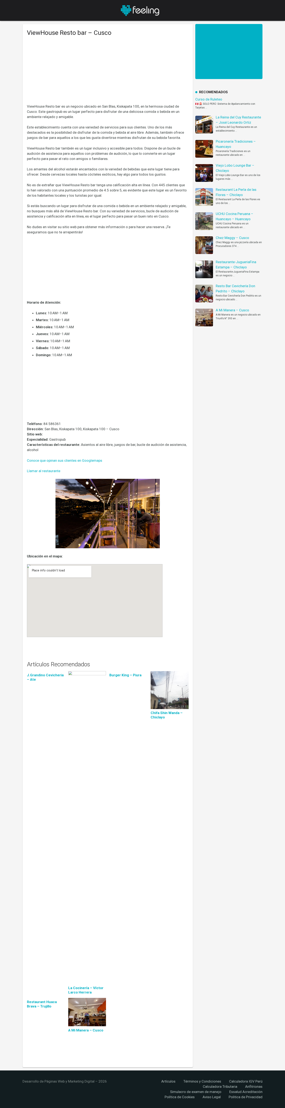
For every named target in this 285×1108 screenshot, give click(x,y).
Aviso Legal (212, 1097)
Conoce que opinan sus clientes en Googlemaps (64, 460)
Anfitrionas (253, 1086)
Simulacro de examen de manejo (195, 1092)
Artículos (168, 1081)
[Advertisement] (108, 73)
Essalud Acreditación (245, 1092)
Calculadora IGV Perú (245, 1081)
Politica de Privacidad (245, 1097)
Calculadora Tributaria (220, 1086)
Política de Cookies (180, 1097)
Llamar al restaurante (43, 471)
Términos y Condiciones (202, 1081)
